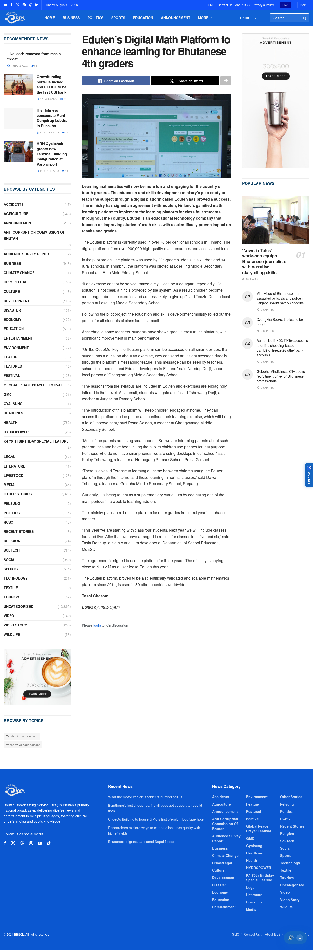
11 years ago (49, 171)
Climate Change (19, 272)
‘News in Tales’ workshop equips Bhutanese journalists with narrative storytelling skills (264, 261)
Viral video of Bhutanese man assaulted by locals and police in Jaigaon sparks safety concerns (280, 298)
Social (10, 559)
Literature (14, 466)
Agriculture (16, 213)
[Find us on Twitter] (17, 5)
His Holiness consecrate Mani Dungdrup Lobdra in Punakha (52, 118)
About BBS (242, 5)
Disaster (12, 310)
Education (143, 17)
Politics (95, 17)
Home (50, 17)
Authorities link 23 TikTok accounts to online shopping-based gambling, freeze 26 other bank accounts (282, 347)
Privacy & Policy (263, 5)
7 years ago (19, 65)
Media (9, 484)
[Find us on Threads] (30, 5)
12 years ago (49, 132)
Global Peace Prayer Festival (33, 385)
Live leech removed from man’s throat (34, 56)
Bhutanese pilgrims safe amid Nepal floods (141, 841)
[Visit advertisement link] (37, 677)
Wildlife (12, 634)
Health (10, 422)
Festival (12, 375)
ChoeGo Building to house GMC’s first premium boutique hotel (156, 819)
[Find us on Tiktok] (49, 843)
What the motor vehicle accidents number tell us (145, 796)
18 (66, 171)
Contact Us (225, 5)
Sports (118, 17)
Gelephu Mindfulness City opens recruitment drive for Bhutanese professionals (281, 376)
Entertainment (18, 338)
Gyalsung (13, 403)
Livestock (13, 475)
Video (9, 615)
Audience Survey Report (27, 254)
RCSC (8, 522)
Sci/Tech (12, 550)
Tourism (12, 596)
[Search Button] (305, 17)
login (97, 625)
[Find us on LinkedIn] (36, 5)
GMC (211, 5)
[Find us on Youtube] (5, 5)
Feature (12, 356)
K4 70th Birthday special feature (36, 441)
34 (65, 99)
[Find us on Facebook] (11, 5)
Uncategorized (18, 606)
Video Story (15, 625)
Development (17, 300)
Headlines (13, 412)
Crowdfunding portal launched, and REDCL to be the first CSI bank (51, 84)
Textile (11, 587)
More (203, 17)
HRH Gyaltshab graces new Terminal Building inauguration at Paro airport (52, 154)
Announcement (175, 17)
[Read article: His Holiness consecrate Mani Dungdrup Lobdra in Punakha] (18, 118)
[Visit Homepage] (14, 17)
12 (66, 132)
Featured (13, 366)
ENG (285, 5)
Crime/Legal (15, 281)
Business (71, 17)
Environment (16, 347)
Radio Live (249, 18)
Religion (12, 540)
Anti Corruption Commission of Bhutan (34, 235)
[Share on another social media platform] (225, 80)
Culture (12, 291)
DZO (303, 5)
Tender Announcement (22, 736)
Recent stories (19, 531)
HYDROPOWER (16, 431)
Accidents (13, 204)
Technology (16, 578)
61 (35, 65)
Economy (12, 319)
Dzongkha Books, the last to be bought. (280, 322)
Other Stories (18, 494)
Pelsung (12, 503)
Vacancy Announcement (23, 744)
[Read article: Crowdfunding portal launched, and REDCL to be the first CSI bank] (18, 84)
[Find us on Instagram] (24, 5)
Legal (9, 456)
